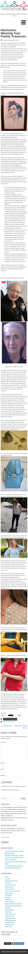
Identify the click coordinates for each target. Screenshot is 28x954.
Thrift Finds (8, 912)
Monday (21, 63)
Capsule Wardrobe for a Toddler (14, 855)
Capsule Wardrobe (10, 885)
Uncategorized (9, 924)
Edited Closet (9, 887)
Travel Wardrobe (9, 922)
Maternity (8, 897)
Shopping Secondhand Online (13, 906)
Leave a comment (8, 722)
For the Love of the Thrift (10, 719)
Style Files (8, 908)
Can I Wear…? (9, 883)
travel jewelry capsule (7, 420)
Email (3, 769)
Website (3, 775)
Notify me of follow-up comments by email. (13, 786)
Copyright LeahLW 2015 (20, 951)
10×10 (6, 876)
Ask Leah (7, 878)
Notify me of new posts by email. (10, 790)
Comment (3, 742)
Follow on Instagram (18, 943)
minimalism (8, 899)
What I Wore (8, 926)
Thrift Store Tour (10, 916)
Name (3, 763)
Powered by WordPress (7, 951)
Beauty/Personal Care (11, 881)
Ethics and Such (9, 889)
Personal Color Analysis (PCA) (13, 903)
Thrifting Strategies (10, 920)
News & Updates (10, 901)
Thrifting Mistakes (10, 918)
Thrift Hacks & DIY (10, 914)
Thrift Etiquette (6, 726)
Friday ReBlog (9, 893)
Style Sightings (9, 910)
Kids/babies (8, 895)
